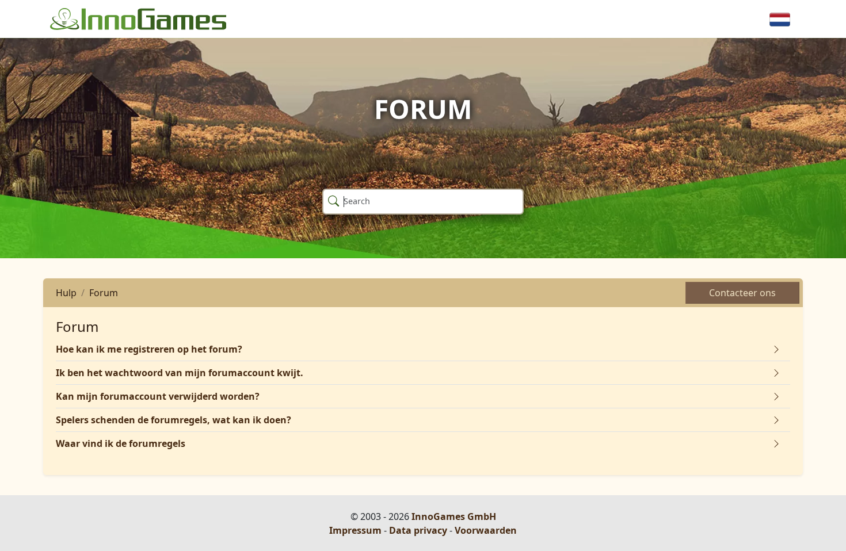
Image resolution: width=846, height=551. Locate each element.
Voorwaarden (486, 530)
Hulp (66, 292)
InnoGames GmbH (453, 516)
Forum (103, 292)
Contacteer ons (742, 292)
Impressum (355, 530)
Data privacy (418, 530)
